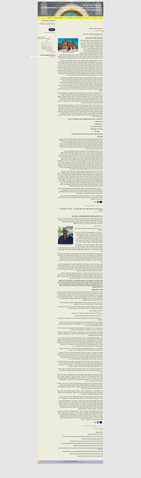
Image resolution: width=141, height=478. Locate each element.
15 (50, 47)
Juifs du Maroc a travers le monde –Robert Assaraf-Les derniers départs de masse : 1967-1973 (83, 451)
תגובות (50, 17)
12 (43, 45)
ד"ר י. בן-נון (87, 17)
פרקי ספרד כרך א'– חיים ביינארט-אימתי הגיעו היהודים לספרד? (90, 456)
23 (48, 48)
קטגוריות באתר (69, 17)
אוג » (52, 51)
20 (42, 47)
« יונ (54, 51)
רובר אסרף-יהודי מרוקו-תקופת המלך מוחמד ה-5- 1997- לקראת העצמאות (88, 445)
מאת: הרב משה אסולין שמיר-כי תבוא (95, 434)
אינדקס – (94, 17)
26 (43, 48)
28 (51, 50)
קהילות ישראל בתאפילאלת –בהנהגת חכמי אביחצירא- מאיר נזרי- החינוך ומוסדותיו (86, 441)
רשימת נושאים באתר (59, 17)
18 (45, 47)
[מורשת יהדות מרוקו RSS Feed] (39, 462)
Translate (48, 38)
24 (46, 48)
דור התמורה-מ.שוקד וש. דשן (93, 34)
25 (45, 48)
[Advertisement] (76, 23)
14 (51, 47)
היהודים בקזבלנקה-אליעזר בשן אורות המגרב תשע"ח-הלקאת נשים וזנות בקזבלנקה (86, 453)
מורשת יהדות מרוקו (92, 5)
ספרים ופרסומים (78, 17)
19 (43, 47)
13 (42, 45)
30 (48, 50)
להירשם (52, 29)
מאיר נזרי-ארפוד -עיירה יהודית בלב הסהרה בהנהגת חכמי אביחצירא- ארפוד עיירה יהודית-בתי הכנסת (83, 436)
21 (51, 48)
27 (42, 48)
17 (46, 47)
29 (50, 50)
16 (48, 47)
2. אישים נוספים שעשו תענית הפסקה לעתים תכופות (92, 438)
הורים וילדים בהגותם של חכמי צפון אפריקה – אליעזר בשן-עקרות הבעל (81, 209)
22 (50, 48)
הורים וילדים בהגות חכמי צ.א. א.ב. (89, 426)
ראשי (101, 17)
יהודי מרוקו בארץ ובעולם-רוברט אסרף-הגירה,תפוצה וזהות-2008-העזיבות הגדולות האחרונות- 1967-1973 (82, 443)
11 (45, 45)
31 (46, 50)
